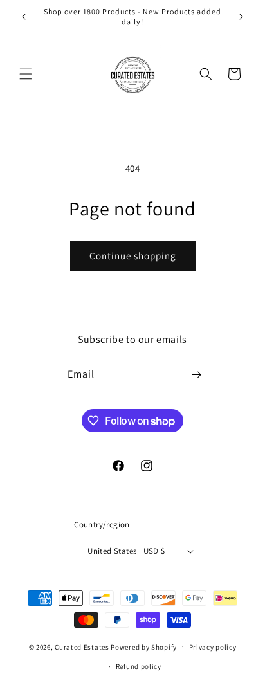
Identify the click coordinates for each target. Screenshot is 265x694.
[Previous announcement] (24, 17)
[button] (26, 74)
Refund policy (138, 666)
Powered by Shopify (144, 646)
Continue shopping (132, 256)
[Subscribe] (197, 375)
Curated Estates (82, 646)
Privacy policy (213, 647)
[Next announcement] (241, 17)
